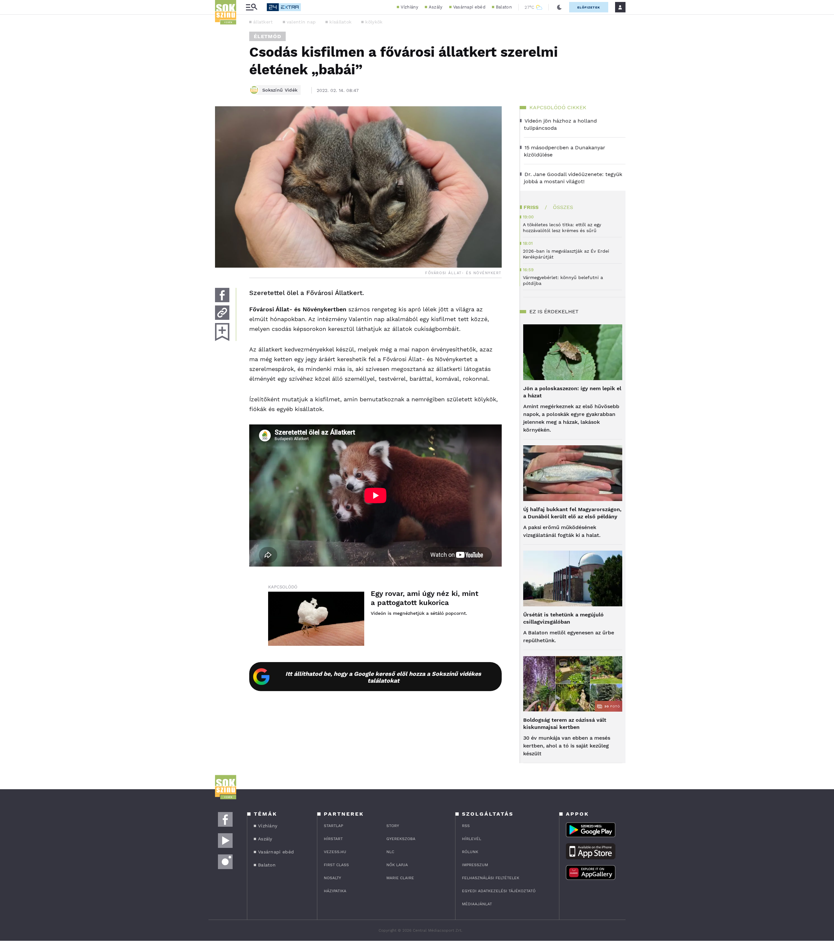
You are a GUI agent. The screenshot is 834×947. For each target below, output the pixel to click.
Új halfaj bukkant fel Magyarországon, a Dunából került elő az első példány (572, 513)
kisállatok (340, 21)
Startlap (333, 825)
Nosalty (332, 878)
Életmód (267, 36)
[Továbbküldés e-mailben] (222, 312)
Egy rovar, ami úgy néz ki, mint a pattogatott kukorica (424, 598)
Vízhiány (409, 7)
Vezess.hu (335, 852)
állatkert (263, 21)
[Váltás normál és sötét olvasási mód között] (559, 7)
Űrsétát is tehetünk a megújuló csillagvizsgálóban (563, 618)
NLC (390, 852)
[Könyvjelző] (222, 332)
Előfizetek (588, 7)
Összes (563, 207)
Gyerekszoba (400, 838)
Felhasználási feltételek (490, 878)
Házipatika (335, 891)
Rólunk (470, 852)
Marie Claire (400, 878)
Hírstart (333, 838)
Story (392, 825)
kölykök (373, 21)
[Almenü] (251, 7)
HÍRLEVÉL (471, 838)
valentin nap (301, 21)
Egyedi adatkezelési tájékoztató (499, 891)
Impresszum (475, 865)
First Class (336, 865)
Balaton (504, 7)
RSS (466, 825)
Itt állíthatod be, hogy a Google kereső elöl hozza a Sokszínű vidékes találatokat (383, 677)
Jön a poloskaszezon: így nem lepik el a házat (572, 392)
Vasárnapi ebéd (469, 7)
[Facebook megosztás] (222, 295)
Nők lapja (397, 865)
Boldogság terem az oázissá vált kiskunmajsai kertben (564, 723)
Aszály (436, 7)
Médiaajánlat (477, 904)
